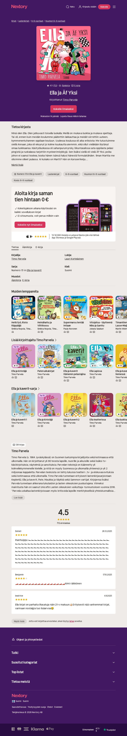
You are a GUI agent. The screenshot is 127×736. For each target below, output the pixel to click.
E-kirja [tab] (39, 247)
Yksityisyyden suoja (37, 707)
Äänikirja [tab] (27, 247)
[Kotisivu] (37, 7)
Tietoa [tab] (15, 247)
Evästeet (58, 707)
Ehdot (50, 707)
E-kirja (25, 280)
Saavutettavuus (19, 707)
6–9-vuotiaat (37, 21)
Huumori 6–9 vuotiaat (55, 21)
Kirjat (13, 21)
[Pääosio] (114, 7)
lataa (71, 621)
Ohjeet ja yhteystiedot (29, 639)
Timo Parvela (70, 99)
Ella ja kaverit (34, 270)
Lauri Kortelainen (74, 258)
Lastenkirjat (23, 21)
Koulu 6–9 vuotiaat (23, 180)
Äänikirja (16, 280)
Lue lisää (18, 497)
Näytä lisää (17, 164)
